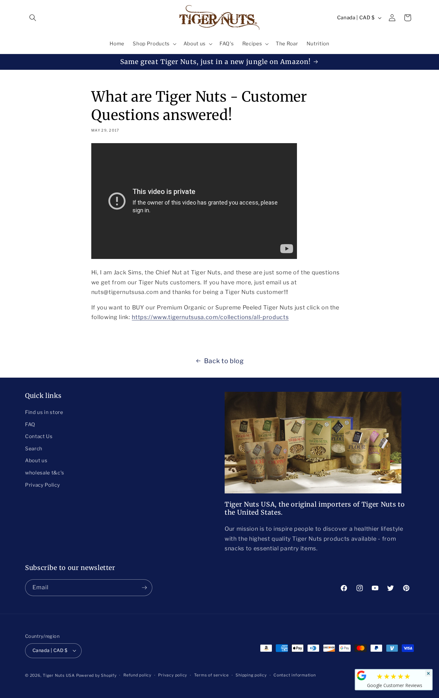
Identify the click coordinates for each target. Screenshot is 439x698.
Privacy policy (172, 675)
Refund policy (137, 675)
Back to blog (224, 361)
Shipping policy (251, 675)
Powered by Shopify (96, 675)
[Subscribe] (144, 587)
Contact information (294, 675)
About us (36, 460)
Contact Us (39, 436)
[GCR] (361, 675)
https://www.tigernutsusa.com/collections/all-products (210, 317)
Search (33, 448)
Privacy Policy (42, 485)
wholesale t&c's (44, 473)
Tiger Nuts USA (59, 675)
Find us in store (44, 412)
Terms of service (211, 675)
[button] (32, 17)
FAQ (30, 424)
